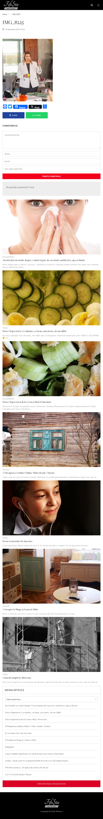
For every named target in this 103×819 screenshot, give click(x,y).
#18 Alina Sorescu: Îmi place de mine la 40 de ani (26, 767)
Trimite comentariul (51, 176)
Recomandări (8, 257)
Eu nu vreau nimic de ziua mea (18, 733)
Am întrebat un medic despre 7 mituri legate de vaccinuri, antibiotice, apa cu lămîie (41, 705)
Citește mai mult (51, 234)
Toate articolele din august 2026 (51, 784)
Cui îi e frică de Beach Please (18, 774)
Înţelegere (9, 747)
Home (5, 14)
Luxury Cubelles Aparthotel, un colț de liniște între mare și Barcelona (34, 753)
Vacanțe (6, 469)
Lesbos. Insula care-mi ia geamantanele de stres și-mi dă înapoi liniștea (36, 760)
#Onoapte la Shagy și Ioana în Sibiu (20, 740)
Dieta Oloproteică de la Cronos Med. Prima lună (26, 719)
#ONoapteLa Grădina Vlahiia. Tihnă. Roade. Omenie (27, 726)
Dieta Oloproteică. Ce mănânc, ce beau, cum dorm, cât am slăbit (33, 712)
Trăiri (5, 328)
